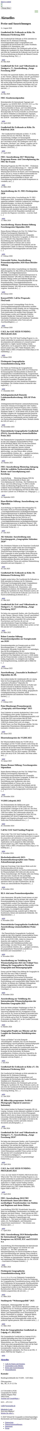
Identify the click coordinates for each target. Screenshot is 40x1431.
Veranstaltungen (10, 1370)
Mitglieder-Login (6, 1409)
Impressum (8, 1426)
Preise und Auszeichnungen (14, 1368)
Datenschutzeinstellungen (13, 1424)
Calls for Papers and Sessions (15, 1364)
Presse (7, 1428)
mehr (3, 60)
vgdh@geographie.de (8, 1406)
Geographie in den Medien (14, 1366)
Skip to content (6, 2)
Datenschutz (9, 1422)
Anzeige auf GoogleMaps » (10, 1398)
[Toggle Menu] (36, 11)
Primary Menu (6, 8)
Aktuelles (5, 1360)
